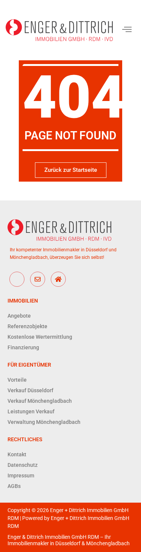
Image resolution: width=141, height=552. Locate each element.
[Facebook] (16, 279)
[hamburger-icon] (126, 30)
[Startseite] (58, 279)
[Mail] (37, 279)
